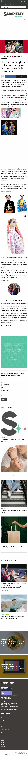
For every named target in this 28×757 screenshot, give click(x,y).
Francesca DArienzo (14, 300)
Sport (2, 732)
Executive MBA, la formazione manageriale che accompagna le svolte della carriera (13, 587)
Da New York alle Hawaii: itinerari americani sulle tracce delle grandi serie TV (13, 617)
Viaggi (8, 614)
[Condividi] (10, 76)
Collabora (3, 720)
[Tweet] (21, 76)
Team (2, 717)
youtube (2, 740)
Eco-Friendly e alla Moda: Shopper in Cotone (13, 547)
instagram (3, 746)
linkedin (2, 744)
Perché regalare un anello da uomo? (10, 476)
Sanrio (21, 92)
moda (13, 275)
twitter (2, 742)
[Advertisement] (14, 30)
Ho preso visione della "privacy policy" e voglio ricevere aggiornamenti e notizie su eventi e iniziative (13, 396)
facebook (3, 738)
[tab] (14, 717)
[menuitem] (14, 720)
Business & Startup (7, 583)
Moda (2, 726)
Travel (3, 614)
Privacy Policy (18, 752)
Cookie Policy (24, 752)
